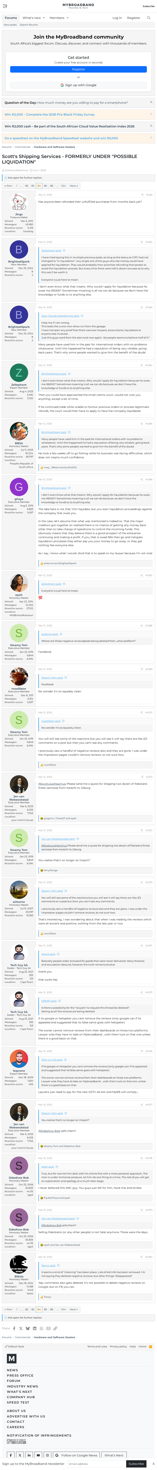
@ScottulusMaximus (52, 784)
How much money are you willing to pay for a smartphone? (82, 102)
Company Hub (21, 1397)
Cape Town (26, 982)
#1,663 (149, 307)
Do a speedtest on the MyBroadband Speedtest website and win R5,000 (61, 138)
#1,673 (149, 882)
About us (16, 1411)
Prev (9, 185)
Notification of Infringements (39, 1435)
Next (73, 185)
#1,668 (148, 625)
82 (26, 185)
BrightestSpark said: (54, 373)
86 (51, 185)
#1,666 (149, 479)
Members (57, 18)
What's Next (19, 1392)
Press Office (20, 1375)
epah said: (47, 1166)
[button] (44, 18)
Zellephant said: (51, 250)
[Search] (148, 18)
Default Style (15, 1346)
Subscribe (136, 1464)
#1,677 (149, 1104)
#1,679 (149, 1209)
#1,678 (148, 1158)
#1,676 (149, 1051)
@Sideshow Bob (49, 1131)
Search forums (29, 24)
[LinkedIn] (29, 1455)
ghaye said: (48, 954)
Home (142, 1346)
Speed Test (18, 1402)
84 (39, 185)
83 (32, 185)
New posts (10, 24)
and (60, 563)
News (12, 1370)
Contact (16, 1422)
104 (63, 185)
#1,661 (149, 194)
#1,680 (148, 1256)
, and (60, 467)
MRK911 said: (49, 1000)
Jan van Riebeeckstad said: (58, 838)
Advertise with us (26, 1416)
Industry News (22, 1386)
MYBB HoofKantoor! (21, 615)
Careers (15, 1427)
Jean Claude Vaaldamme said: (60, 315)
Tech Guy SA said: (52, 1059)
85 (45, 185)
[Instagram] (47, 1455)
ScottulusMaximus (16, 170)
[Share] (142, 195)
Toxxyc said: (48, 1265)
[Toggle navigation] (5, 6)
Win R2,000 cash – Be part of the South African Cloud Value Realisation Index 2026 (69, 126)
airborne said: (49, 634)
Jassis (30, 1293)
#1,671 (149, 776)
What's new (32, 18)
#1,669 (149, 669)
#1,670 (148, 712)
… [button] (21, 185)
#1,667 (149, 575)
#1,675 (149, 992)
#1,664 (148, 365)
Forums (11, 18)
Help (133, 1346)
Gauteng (28, 231)
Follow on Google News (79, 1455)
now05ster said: (51, 720)
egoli (30, 1194)
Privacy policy (118, 1346)
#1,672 (149, 830)
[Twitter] (20, 1455)
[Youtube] (38, 1455)
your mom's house (22, 820)
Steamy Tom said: (52, 677)
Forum (13, 1381)
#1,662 (149, 242)
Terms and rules (97, 1346)
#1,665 (149, 423)
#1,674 (149, 945)
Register (78, 69)
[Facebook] (11, 1455)
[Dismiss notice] (150, 102)
